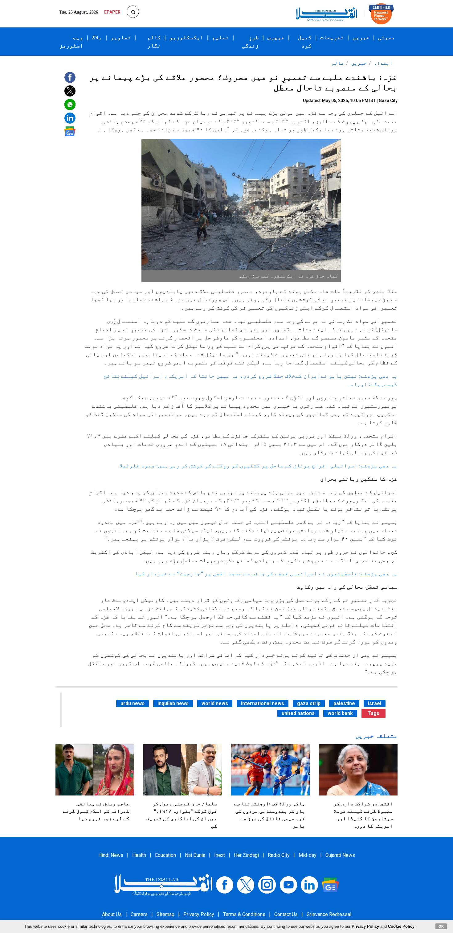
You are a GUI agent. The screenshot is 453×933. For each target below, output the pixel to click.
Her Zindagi (246, 855)
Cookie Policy (401, 926)
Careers (139, 914)
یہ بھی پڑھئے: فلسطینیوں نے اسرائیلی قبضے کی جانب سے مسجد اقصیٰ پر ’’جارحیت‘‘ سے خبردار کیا (266, 573)
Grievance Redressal (329, 914)
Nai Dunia (195, 855)
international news (262, 703)
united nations (298, 713)
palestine (344, 703)
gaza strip (308, 703)
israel (374, 703)
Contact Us (286, 914)
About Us (112, 914)
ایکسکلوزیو (186, 37)
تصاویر (121, 37)
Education (165, 855)
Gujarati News (340, 855)
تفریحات (332, 37)
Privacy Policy (198, 914)
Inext (219, 855)
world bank (340, 713)
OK (441, 926)
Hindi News (110, 855)
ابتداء (383, 63)
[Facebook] (224, 884)
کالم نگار (154, 41)
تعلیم (220, 37)
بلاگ (97, 37)
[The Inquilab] (163, 884)
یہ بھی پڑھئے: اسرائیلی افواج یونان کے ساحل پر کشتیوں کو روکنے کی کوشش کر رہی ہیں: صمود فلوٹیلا (258, 465)
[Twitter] (245, 884)
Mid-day (307, 855)
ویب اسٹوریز (71, 41)
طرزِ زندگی (250, 41)
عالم (338, 63)
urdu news (132, 703)
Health (139, 855)
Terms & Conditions (244, 914)
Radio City (279, 855)
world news (215, 703)
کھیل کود (305, 41)
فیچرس (275, 37)
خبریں (361, 37)
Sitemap (165, 914)
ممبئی (386, 37)
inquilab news (173, 703)
